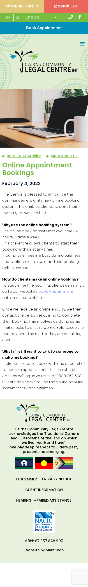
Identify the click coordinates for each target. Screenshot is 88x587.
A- (18, 17)
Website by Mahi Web (44, 550)
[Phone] (70, 17)
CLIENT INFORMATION (44, 489)
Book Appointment (44, 28)
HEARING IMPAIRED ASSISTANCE (44, 500)
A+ (8, 17)
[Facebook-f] (79, 17)
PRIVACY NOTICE (57, 479)
